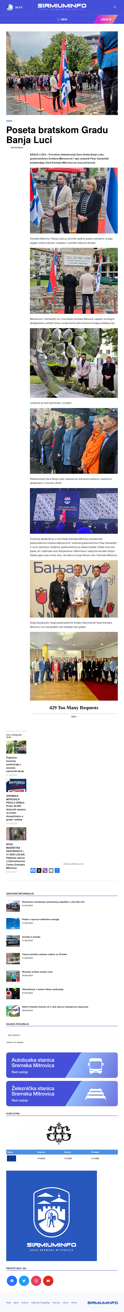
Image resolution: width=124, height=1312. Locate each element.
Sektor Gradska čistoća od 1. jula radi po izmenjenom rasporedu (55, 1007)
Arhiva (74, 1302)
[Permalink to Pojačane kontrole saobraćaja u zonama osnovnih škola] (16, 747)
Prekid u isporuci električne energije (40, 919)
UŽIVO (104, 19)
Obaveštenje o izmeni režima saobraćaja (43, 989)
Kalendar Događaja (40, 1302)
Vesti (9, 120)
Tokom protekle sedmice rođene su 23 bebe (44, 954)
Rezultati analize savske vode (37, 972)
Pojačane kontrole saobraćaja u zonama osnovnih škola (15, 764)
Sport (16, 1302)
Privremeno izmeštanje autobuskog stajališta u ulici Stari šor (53, 902)
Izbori (65, 1302)
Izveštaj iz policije (31, 937)
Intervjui (56, 1302)
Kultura (25, 1302)
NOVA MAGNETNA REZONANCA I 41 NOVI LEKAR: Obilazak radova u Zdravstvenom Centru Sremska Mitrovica (15, 856)
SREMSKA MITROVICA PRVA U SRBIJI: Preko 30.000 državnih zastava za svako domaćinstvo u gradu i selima (16, 807)
